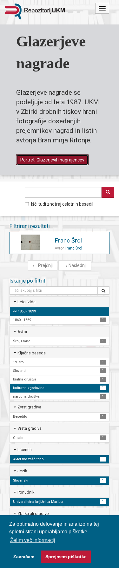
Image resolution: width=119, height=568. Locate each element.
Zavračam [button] (23, 556)
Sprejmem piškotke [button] (66, 556)
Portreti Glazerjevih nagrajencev (52, 159)
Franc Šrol (68, 240)
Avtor (22, 331)
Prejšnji (43, 265)
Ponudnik (25, 492)
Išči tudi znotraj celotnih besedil (62, 204)
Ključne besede (31, 353)
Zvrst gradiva (29, 407)
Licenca (24, 449)
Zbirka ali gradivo (33, 513)
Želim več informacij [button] (32, 540)
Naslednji (75, 265)
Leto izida (26, 301)
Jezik (22, 471)
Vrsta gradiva (29, 428)
